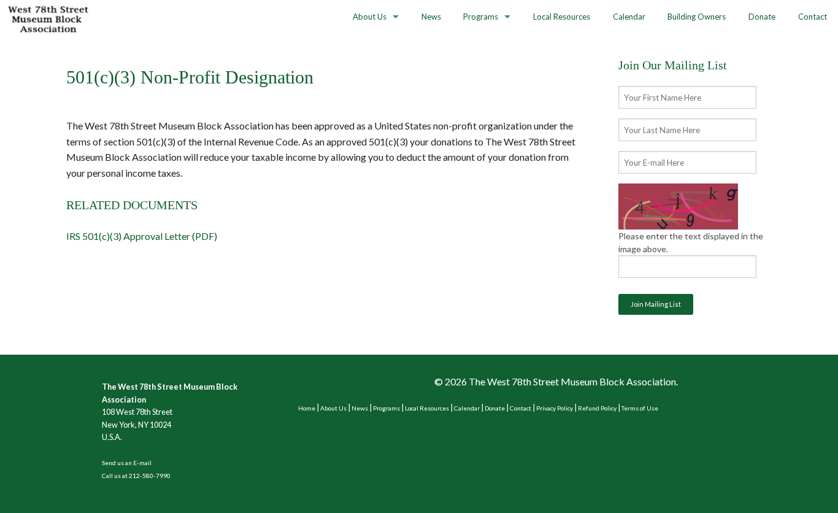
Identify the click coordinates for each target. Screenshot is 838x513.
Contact (812, 16)
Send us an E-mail (127, 462)
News (431, 16)
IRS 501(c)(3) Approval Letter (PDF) (141, 236)
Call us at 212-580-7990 (136, 475)
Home (306, 408)
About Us (369, 16)
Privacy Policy (554, 408)
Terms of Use (639, 408)
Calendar (629, 16)
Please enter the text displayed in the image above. (690, 242)
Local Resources (561, 16)
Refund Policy (597, 408)
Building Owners (696, 16)
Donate (761, 16)
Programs (480, 16)
